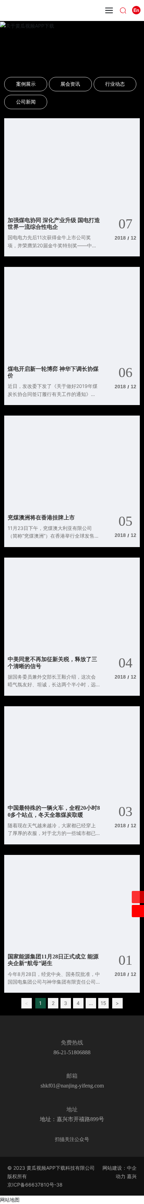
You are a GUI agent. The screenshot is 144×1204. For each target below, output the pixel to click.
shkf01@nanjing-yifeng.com (72, 1086)
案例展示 (26, 84)
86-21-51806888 (72, 1052)
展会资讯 (70, 84)
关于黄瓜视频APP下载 (72, 47)
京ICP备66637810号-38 (35, 1185)
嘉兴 (132, 1176)
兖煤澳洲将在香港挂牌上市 (41, 517)
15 (103, 1003)
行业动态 (115, 84)
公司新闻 (26, 102)
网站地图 (10, 1200)
